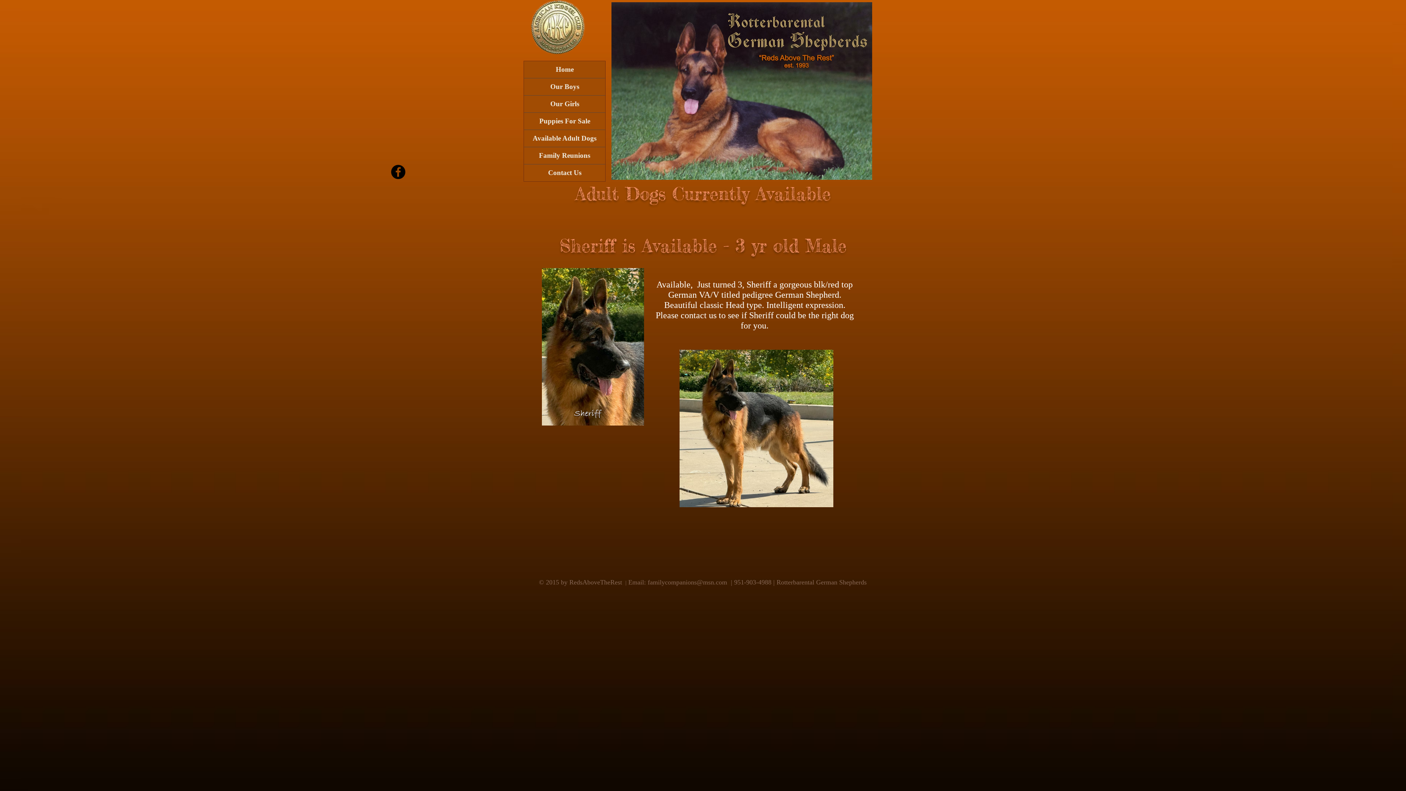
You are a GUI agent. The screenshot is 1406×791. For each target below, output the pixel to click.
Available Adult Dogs (564, 138)
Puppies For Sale (564, 121)
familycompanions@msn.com (687, 582)
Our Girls (564, 104)
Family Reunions (564, 155)
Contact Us (564, 173)
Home (565, 69)
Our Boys (564, 86)
